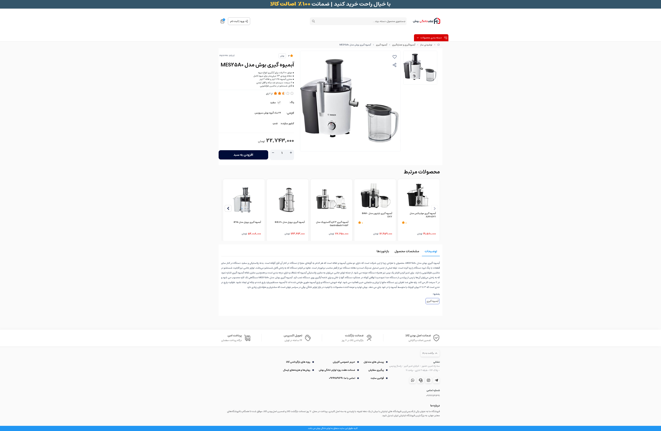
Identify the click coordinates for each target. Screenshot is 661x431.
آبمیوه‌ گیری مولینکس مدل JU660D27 (423, 215)
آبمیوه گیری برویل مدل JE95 (247, 222)
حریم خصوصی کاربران (344, 362)
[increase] (291, 153)
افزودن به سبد (243, 155)
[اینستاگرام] (428, 380)
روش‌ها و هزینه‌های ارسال (296, 370)
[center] (313, 21)
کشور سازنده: (287, 123)
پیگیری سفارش (376, 370)
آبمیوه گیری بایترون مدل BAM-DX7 (377, 215)
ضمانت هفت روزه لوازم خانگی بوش (337, 370)
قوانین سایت (377, 378)
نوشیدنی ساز (426, 45)
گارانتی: (290, 113)
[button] (228, 208)
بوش (282, 56)
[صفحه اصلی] (438, 45)
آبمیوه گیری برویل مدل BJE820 (290, 222)
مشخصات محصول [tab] (407, 251)
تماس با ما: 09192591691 (342, 378)
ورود (242, 21)
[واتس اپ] (412, 380)
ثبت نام (234, 21)
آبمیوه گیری (381, 45)
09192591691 (433, 395)
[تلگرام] (436, 380)
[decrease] (273, 153)
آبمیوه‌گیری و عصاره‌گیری (403, 45)
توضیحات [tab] (431, 251)
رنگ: (292, 102)
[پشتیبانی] (420, 380)
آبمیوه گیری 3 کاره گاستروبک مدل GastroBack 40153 (332, 224)
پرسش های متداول (374, 362)
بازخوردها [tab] (383, 251)
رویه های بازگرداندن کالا (298, 362)
